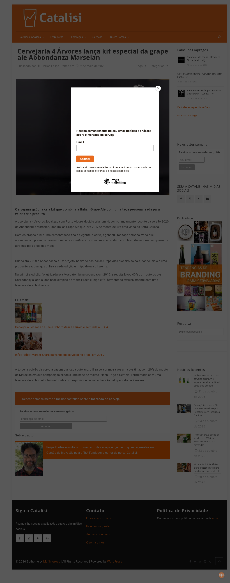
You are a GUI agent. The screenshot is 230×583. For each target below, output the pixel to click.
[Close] (158, 88)
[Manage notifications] (221, 575)
